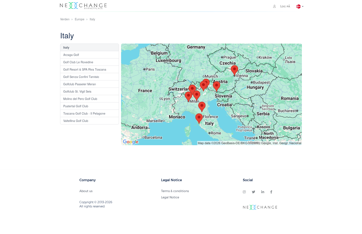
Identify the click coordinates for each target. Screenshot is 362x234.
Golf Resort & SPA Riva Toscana (84, 69)
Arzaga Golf (71, 55)
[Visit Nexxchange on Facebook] (271, 192)
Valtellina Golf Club (75, 121)
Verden (65, 19)
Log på (284, 6)
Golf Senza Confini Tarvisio (81, 77)
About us (85, 191)
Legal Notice (170, 197)
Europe (79, 19)
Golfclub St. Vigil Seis (77, 91)
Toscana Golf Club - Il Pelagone (84, 113)
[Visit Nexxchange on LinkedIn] (262, 192)
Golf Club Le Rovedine (78, 62)
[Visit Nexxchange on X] (253, 192)
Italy (92, 19)
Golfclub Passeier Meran (79, 84)
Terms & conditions (175, 191)
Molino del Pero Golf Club (80, 99)
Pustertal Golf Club (75, 106)
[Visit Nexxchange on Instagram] (244, 192)
